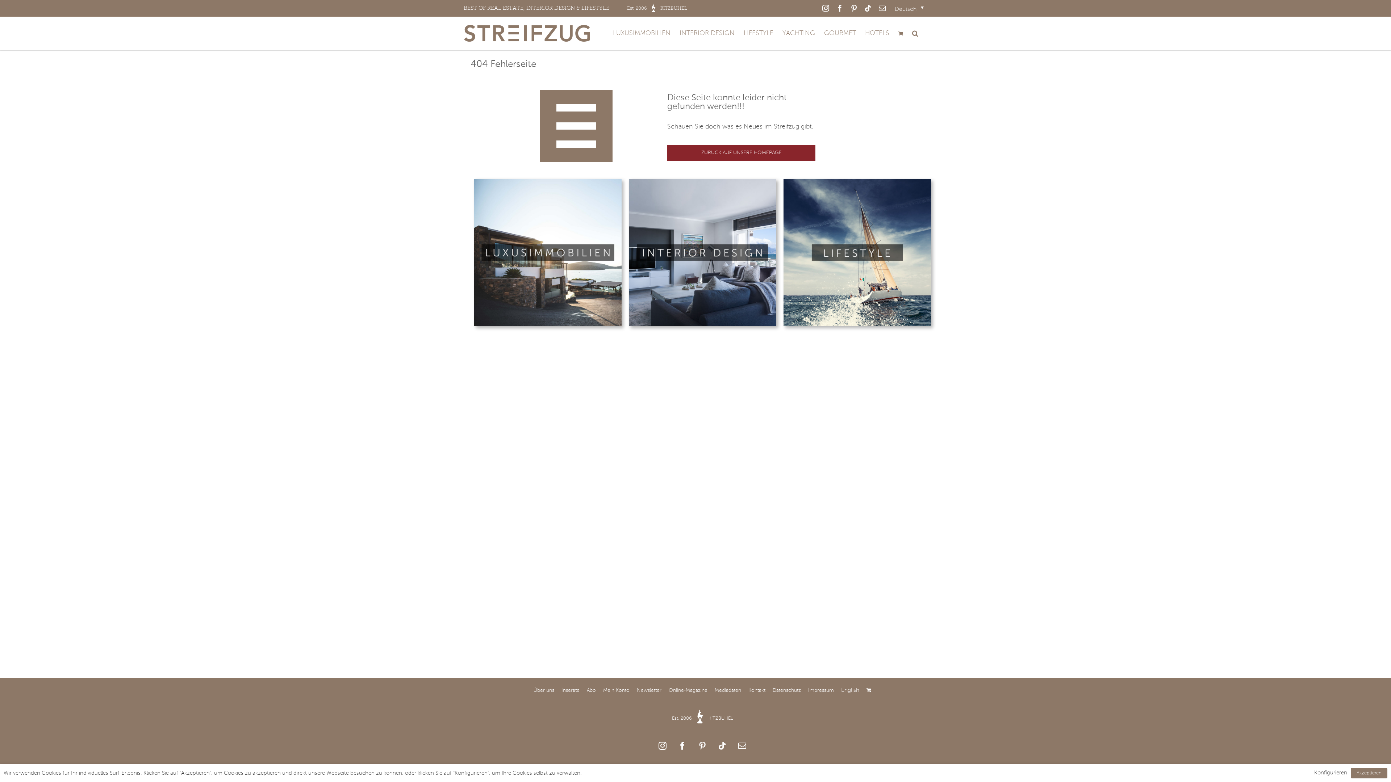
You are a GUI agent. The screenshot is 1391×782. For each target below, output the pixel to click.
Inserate (570, 690)
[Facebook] (682, 746)
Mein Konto (616, 690)
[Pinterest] (702, 746)
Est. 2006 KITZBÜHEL (702, 718)
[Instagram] (663, 746)
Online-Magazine (688, 690)
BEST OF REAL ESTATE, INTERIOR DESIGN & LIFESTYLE (575, 8)
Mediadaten (728, 690)
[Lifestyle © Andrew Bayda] (857, 182)
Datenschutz (787, 690)
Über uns (544, 690)
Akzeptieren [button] (1369, 773)
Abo (591, 690)
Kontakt (756, 690)
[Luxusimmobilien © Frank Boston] (548, 182)
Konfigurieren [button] (1330, 772)
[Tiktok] (722, 746)
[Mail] (742, 746)
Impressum (821, 690)
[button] (915, 33)
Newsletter (649, 690)
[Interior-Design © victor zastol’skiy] (702, 182)
